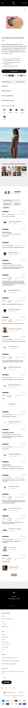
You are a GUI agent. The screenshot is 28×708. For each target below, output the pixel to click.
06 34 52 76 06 (15, 660)
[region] (14, 597)
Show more (14, 574)
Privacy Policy (5, 647)
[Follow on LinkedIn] (10, 688)
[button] (4, 110)
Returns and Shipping (7, 618)
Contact (4, 616)
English (21, 692)
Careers (4, 639)
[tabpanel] (14, 388)
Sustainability (5, 636)
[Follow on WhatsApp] (14, 688)
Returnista (13, 663)
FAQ (3, 621)
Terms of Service (6, 644)
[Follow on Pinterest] (6, 688)
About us (4, 634)
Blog (3, 649)
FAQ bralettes (5, 626)
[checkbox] (6, 207)
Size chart (4, 624)
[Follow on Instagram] (2, 688)
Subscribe (6, 682)
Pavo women (5, 642)
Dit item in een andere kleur (8, 105)
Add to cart (14, 71)
